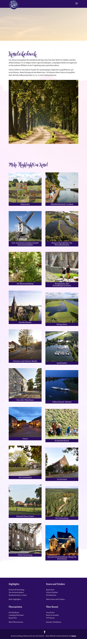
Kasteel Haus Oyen (25, 516)
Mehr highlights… (15, 599)
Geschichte (50, 612)
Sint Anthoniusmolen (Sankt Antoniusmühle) (25, 244)
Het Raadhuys (14, 612)
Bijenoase (25, 204)
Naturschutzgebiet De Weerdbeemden (62, 244)
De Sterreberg (61, 518)
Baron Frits (50, 590)
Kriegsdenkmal (62, 440)
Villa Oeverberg (25, 555)
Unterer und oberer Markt (25, 361)
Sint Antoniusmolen (16, 592)
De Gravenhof (25, 477)
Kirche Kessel (25, 322)
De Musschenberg (25, 283)
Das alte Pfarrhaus (25, 400)
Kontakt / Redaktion (53, 622)
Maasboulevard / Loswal (62, 204)
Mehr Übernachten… (16, 622)
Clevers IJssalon (52, 592)
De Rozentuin (51, 595)
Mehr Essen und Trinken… (56, 599)
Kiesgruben (62, 324)
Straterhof (62, 479)
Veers (25, 438)
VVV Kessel (50, 618)
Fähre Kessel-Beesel (61, 402)
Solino (73, 636)
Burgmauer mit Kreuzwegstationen (62, 284)
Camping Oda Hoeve (16, 615)
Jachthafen (62, 363)
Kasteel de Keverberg (16, 590)
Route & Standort (52, 615)
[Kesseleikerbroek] (43, 144)
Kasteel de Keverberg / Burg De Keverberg (62, 558)
